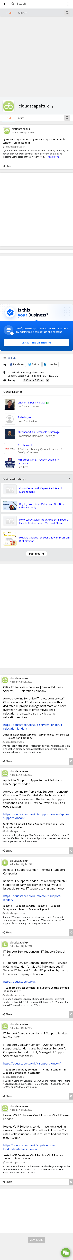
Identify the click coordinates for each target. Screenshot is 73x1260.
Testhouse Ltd (26, 445)
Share (9, 166)
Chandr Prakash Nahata (31, 402)
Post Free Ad (36, 553)
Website (12, 358)
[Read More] (71, 761)
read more (53, 156)
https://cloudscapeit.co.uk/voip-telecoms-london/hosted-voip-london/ (29, 1147)
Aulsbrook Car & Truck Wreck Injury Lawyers (38, 461)
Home (8, 13)
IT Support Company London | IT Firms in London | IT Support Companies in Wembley (35, 1071)
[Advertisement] (36, 56)
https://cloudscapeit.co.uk (19, 981)
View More (36, 1239)
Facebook (18, 364)
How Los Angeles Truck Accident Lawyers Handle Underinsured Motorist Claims (43, 521)
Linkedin (52, 364)
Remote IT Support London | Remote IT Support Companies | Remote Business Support (31, 907)
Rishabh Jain (25, 417)
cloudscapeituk (21, 128)
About (22, 13)
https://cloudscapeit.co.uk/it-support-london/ (32, 1063)
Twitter (36, 364)
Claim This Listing (34, 342)
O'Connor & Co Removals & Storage (39, 432)
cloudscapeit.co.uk (15, 146)
